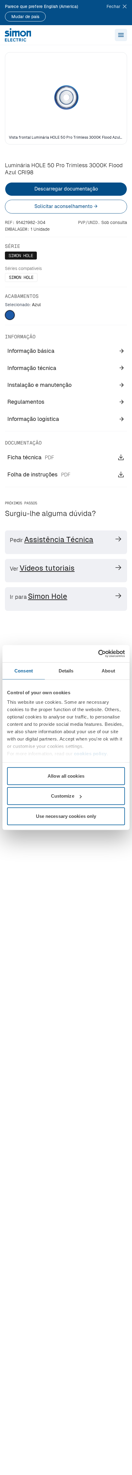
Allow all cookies (66, 775)
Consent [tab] (23, 670)
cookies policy (90, 753)
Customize (62, 796)
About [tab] (108, 670)
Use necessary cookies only (66, 815)
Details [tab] (66, 670)
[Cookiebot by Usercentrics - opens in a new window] (98, 654)
